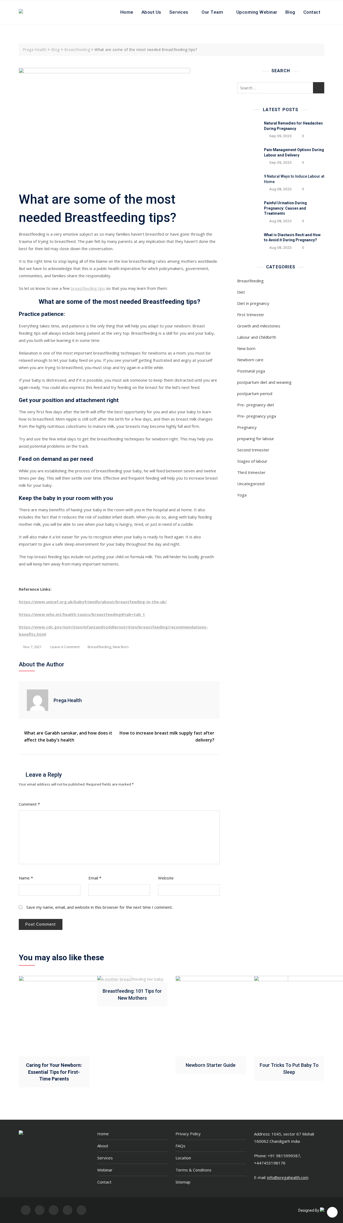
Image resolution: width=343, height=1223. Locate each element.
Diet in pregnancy (253, 303)
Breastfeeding (99, 646)
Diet (241, 292)
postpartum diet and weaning (264, 382)
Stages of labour (252, 461)
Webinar (105, 1170)
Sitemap (183, 1182)
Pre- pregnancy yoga (256, 416)
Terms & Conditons (193, 1170)
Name (26, 878)
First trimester (250, 314)
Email (94, 878)
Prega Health (68, 700)
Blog (290, 12)
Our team (212, 12)
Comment (29, 804)
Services (178, 12)
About (102, 1145)
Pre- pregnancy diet (255, 404)
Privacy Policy (188, 1133)
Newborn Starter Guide (211, 1065)
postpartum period (254, 393)
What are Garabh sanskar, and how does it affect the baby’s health (68, 736)
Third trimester (251, 472)
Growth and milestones (258, 325)
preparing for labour (255, 438)
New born (121, 646)
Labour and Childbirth (256, 337)
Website (166, 878)
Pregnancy (247, 427)
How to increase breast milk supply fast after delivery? (167, 736)
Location (183, 1157)
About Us (151, 12)
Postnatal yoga (251, 371)
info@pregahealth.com (287, 1177)
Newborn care (250, 359)
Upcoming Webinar (256, 12)
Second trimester (253, 449)
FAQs (180, 1145)
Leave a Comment (65, 647)
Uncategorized (250, 483)
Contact (311, 12)
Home (126, 12)
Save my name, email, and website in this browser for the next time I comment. (99, 907)
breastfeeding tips (88, 288)
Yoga (242, 495)
